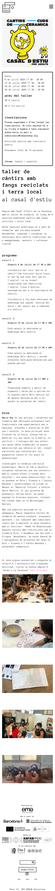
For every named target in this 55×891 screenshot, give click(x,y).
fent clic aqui (39, 570)
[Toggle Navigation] (51, 7)
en (19, 879)
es (27, 879)
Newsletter (27, 870)
